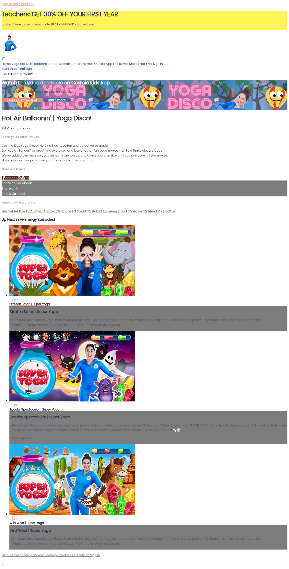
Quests (99, 64)
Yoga (16, 64)
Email (25, 178)
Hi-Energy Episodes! (15, 137)
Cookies (38, 555)
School (53, 64)
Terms (14, 555)
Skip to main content (18, 4)
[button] (3, 58)
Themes (87, 64)
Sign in (158, 64)
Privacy (26, 555)
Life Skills (27, 64)
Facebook (10, 178)
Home (7, 64)
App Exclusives (117, 64)
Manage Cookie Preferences (67, 555)
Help (5, 555)
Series (75, 64)
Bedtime (41, 64)
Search (65, 64)
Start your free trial (22, 100)
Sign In (30, 68)
